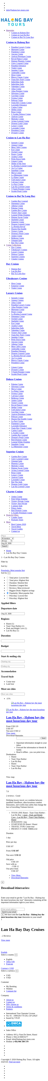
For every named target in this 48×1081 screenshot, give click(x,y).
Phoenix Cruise (17, 463)
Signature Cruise (18, 203)
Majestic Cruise (17, 119)
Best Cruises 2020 (18, 524)
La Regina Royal (18, 226)
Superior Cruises (18, 257)
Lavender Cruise (18, 128)
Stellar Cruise (16, 407)
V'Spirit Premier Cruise (20, 189)
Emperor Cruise (17, 222)
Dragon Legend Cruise (20, 224)
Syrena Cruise (17, 98)
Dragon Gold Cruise (19, 123)
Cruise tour (10, 682)
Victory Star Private (19, 503)
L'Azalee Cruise (17, 433)
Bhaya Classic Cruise (20, 77)
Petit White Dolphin (19, 499)
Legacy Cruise (17, 126)
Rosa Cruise (16, 112)
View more (11, 733)
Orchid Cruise (17, 152)
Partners (9, 1009)
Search (4, 546)
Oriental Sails (16, 240)
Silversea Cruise (17, 93)
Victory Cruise (17, 231)
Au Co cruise (16, 358)
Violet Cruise (16, 68)
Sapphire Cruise (17, 170)
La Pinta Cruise (17, 177)
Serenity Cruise (17, 143)
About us (10, 1000)
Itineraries (10, 30)
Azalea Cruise (17, 156)
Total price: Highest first (19, 580)
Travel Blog (16, 527)
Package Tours (17, 520)
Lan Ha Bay (16, 271)
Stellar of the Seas (18, 163)
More (8, 522)
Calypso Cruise (17, 182)
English (4, 952)
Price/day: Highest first (18, 598)
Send (43, 738)
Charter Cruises (17, 259)
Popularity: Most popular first (13, 570)
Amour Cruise (17, 145)
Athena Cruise (17, 206)
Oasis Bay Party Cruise (20, 79)
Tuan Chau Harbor (13, 626)
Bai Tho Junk (16, 482)
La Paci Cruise (17, 184)
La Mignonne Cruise (19, 175)
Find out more (14, 1062)
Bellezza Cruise (17, 238)
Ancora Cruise (17, 54)
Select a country (7, 955)
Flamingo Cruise (18, 52)
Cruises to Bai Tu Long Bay (22, 37)
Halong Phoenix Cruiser (21, 61)
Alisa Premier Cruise (19, 91)
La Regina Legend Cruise (21, 166)
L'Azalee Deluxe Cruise (21, 114)
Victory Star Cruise (19, 213)
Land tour (10, 684)
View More (16, 875)
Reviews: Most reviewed (19, 588)
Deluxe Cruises (17, 254)
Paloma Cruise (17, 208)
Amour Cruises (17, 300)
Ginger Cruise (17, 161)
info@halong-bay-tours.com (17, 10)
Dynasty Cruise (17, 133)
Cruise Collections (13, 245)
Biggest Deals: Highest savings (21, 590)
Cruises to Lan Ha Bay (20, 35)
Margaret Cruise (17, 49)
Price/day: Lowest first (18, 596)
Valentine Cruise (18, 86)
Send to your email (9, 912)
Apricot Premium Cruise (21, 56)
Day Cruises (16, 247)
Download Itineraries (19, 878)
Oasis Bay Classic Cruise (21, 103)
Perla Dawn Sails (18, 159)
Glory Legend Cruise (19, 63)
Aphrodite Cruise (18, 73)
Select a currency (8, 971)
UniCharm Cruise (18, 180)
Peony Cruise (16, 154)
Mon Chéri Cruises (19, 147)
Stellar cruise (16, 109)
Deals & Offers (12, 515)
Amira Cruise (16, 236)
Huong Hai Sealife (18, 229)
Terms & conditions (14, 1007)
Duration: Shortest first (18, 583)
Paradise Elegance (18, 66)
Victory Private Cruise (20, 501)
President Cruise (17, 130)
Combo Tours (16, 517)
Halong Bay (16, 269)
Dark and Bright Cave (15, 628)
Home (8, 551)
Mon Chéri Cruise (18, 346)
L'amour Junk (16, 506)
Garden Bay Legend (19, 201)
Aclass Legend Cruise (20, 121)
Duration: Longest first (18, 585)
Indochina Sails (17, 82)
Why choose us (12, 1004)
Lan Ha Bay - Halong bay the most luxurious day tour (25, 719)
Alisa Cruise (16, 89)
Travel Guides (17, 529)
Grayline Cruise (17, 96)
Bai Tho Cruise (17, 243)
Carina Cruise (16, 107)
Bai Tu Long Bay (18, 273)
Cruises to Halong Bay (20, 33)
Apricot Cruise (17, 116)
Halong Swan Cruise (19, 217)
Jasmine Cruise (17, 70)
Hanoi (8, 624)
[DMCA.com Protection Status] (14, 1026)
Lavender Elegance (19, 105)
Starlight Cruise (17, 220)
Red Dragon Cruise (19, 440)
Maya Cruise (16, 173)
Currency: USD (7, 968)
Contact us (15, 531)
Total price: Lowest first (19, 578)
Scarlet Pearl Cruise (19, 191)
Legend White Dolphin (20, 215)
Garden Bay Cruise (19, 210)
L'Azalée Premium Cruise (21, 513)
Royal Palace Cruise (19, 59)
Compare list (11, 991)
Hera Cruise (16, 75)
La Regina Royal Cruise (21, 356)
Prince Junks (16, 508)
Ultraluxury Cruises (19, 250)
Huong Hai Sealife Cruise (21, 419)
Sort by (4, 573)
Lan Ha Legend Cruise (20, 187)
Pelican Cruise (17, 100)
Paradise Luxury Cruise (20, 47)
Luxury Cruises (17, 252)
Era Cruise (15, 150)
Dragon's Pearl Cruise (20, 233)
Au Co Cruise (17, 168)
